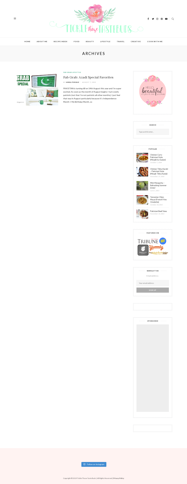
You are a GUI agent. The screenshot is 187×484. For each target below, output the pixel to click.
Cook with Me (155, 41)
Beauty (90, 41)
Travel (120, 41)
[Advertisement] (153, 368)
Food (76, 41)
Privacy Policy (118, 478)
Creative (136, 41)
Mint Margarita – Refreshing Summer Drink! (158, 185)
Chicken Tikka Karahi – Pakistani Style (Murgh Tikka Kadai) (159, 171)
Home (27, 41)
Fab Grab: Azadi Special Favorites (88, 77)
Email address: (153, 276)
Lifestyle (105, 41)
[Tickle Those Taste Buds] (94, 18)
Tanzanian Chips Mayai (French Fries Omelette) (158, 199)
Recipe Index (60, 41)
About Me (42, 41)
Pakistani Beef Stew (158, 211)
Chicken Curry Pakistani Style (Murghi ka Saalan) (158, 157)
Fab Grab (67, 72)
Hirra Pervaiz (72, 82)
